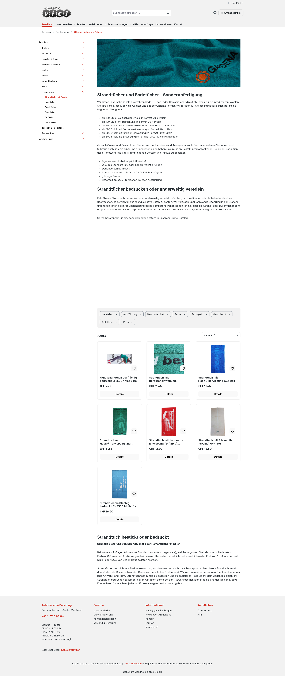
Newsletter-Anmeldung (158, 614)
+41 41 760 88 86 (53, 616)
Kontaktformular (70, 649)
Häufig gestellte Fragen (158, 610)
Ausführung (130, 314)
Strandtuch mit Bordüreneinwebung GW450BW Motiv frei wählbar (168, 379)
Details (119, 393)
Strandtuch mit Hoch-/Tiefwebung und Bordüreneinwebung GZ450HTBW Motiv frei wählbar (115, 442)
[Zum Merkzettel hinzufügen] (134, 368)
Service (99, 605)
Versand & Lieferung (105, 622)
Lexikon (149, 622)
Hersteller (107, 314)
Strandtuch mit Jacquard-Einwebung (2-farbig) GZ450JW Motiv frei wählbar (168, 442)
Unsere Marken (102, 610)
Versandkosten (133, 663)
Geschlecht (220, 314)
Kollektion (107, 322)
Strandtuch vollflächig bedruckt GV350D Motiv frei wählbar (118, 504)
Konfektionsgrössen (105, 618)
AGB (199, 614)
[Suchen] (167, 13)
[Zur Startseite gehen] (56, 12)
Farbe (178, 314)
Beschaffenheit (156, 314)
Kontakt (149, 618)
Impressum (151, 627)
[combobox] (138, 13)
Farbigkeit (197, 314)
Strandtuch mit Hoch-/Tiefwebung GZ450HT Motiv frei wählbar (217, 379)
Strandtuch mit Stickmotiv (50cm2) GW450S (215, 442)
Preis (126, 322)
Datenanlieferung (103, 614)
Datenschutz (204, 610)
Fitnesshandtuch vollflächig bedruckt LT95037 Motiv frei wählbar (118, 379)
